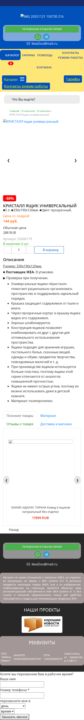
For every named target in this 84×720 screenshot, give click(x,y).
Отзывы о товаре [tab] (20, 424)
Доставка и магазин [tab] (56, 424)
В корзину (50, 250)
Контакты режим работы (26, 86)
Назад (13, 529)
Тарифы (73, 79)
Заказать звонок (15, 717)
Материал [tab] (48, 415)
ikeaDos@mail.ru (43, 43)
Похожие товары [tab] (20, 415)
